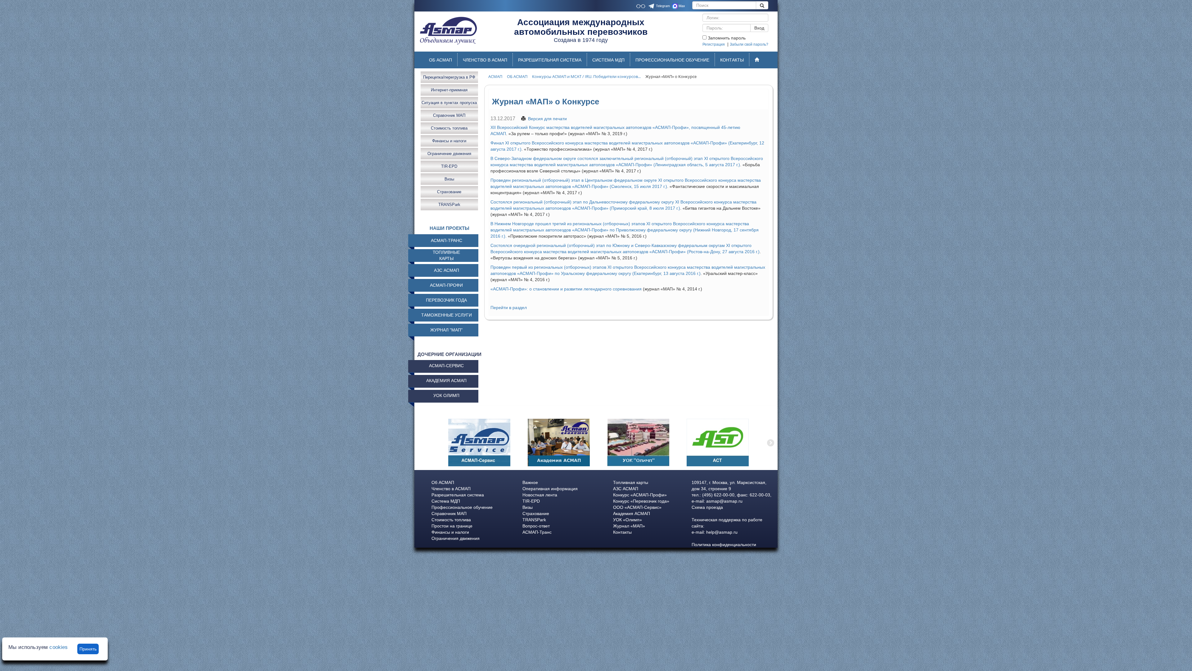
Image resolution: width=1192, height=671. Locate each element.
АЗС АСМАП (446, 270)
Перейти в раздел (508, 307)
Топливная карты (630, 482)
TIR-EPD (449, 166)
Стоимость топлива (449, 128)
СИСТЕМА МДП (608, 59)
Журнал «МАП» (629, 525)
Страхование (449, 191)
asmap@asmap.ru (724, 501)
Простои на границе (451, 525)
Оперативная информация (550, 488)
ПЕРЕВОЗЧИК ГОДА (446, 300)
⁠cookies (58, 647)
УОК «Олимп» (627, 519)
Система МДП (445, 501)
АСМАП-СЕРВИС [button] (446, 365)
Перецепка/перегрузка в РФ (449, 77)
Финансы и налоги (449, 140)
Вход (759, 27)
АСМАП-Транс (537, 532)
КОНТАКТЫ (732, 59)
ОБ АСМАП (440, 59)
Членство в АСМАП (451, 488)
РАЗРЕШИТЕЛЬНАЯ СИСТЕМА (549, 59)
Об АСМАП (442, 482)
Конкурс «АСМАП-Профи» (640, 494)
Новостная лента (539, 494)
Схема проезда (707, 507)
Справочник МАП (449, 115)
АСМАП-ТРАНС (446, 240)
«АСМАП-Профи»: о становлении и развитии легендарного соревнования (566, 288)
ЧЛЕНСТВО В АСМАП (485, 59)
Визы (449, 178)
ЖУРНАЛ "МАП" (446, 329)
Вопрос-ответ (536, 525)
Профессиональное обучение (462, 507)
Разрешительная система (457, 494)
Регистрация (713, 44)
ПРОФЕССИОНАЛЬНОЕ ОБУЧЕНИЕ (672, 59)
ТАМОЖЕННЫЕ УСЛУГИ (446, 315)
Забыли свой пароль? (749, 44)
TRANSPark (449, 204)
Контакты (622, 532)
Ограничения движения (455, 538)
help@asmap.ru (722, 532)
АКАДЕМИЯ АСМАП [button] (446, 380)
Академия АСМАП (631, 513)
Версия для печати (547, 118)
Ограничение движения (449, 153)
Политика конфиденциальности (724, 544)
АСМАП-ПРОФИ (446, 285)
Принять (88, 648)
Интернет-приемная (449, 89)
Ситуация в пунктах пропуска (449, 102)
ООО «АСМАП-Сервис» (637, 507)
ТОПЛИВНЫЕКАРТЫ (446, 255)
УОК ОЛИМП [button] (446, 395)
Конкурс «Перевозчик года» (641, 501)
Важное (530, 482)
